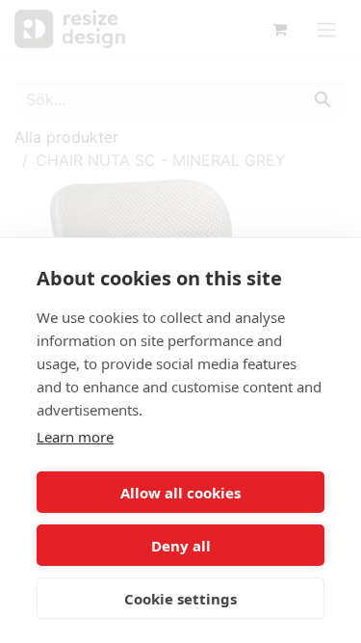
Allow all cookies (180, 492)
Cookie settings (180, 598)
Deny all (181, 545)
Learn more (75, 436)
